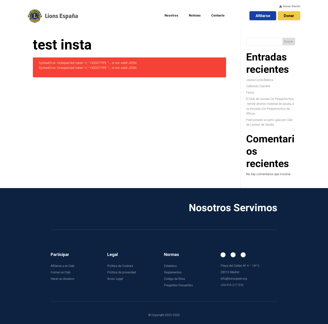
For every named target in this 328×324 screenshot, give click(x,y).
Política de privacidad (121, 272)
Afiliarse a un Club (62, 266)
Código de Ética (174, 279)
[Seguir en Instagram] (233, 254)
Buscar (288, 41)
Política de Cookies (120, 266)
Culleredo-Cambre (258, 86)
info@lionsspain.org (234, 278)
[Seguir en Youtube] (243, 254)
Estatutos (170, 266)
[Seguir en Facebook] (223, 254)
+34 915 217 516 (232, 285)
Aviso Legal (115, 279)
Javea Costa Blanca (259, 80)
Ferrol (250, 92)
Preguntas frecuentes (178, 285)
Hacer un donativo (62, 279)
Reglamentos (173, 272)
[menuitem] (171, 16)
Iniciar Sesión (291, 6)
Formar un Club (60, 272)
